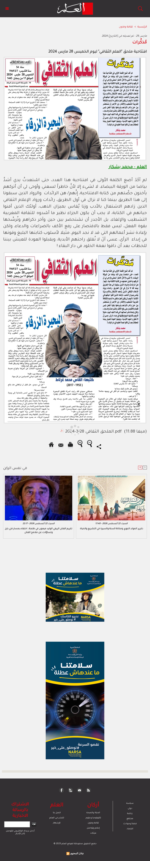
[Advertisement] (36, 430)
